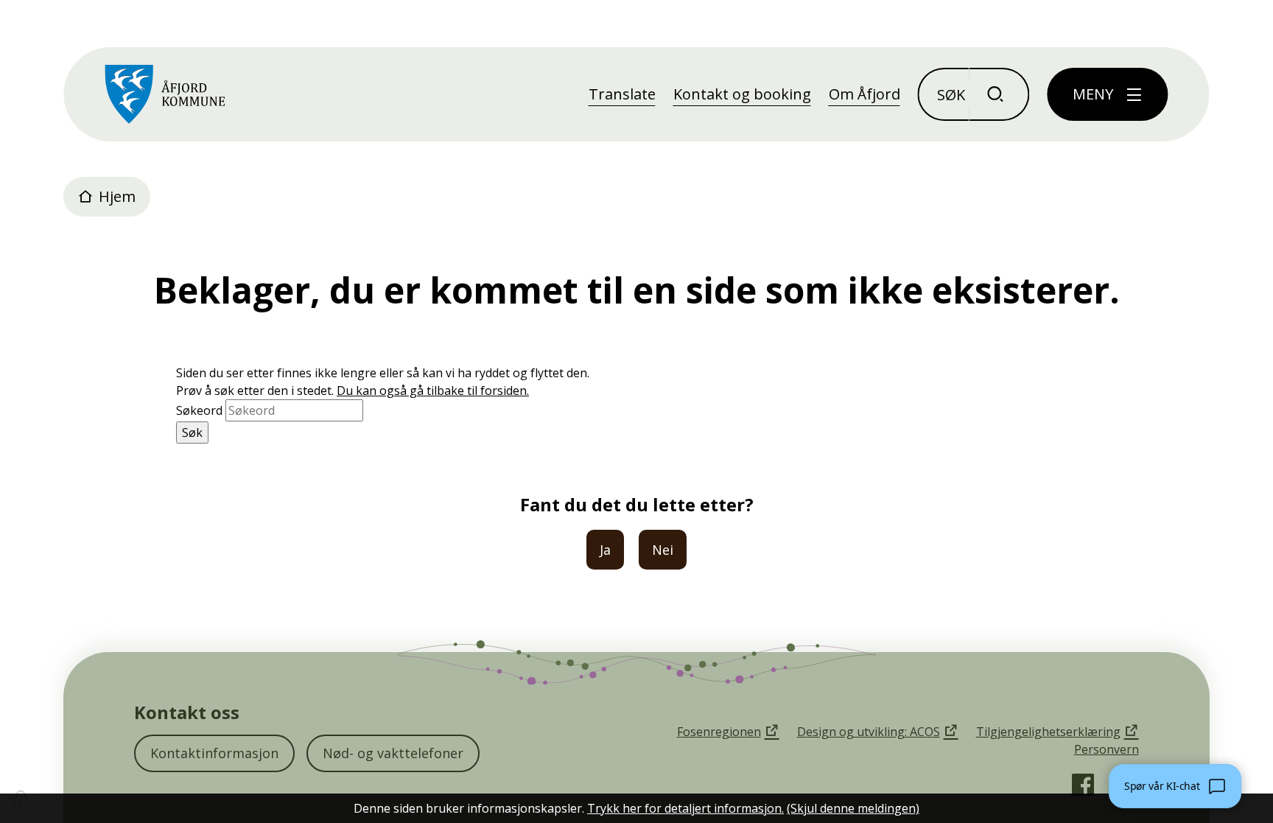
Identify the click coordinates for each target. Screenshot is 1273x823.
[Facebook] (1083, 784)
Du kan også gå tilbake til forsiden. (433, 390)
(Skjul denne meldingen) (853, 808)
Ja (605, 549)
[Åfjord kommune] (165, 94)
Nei (662, 549)
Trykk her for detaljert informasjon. (685, 808)
